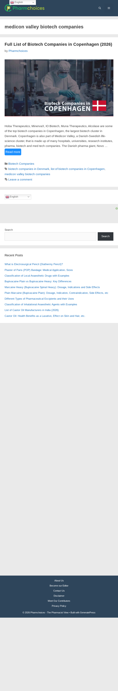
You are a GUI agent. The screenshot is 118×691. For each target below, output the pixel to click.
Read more (13, 151)
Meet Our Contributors (59, 601)
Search (9, 229)
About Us (59, 580)
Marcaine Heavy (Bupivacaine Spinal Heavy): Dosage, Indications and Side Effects (52, 287)
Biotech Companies (21, 163)
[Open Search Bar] (99, 8)
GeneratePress (87, 612)
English (13, 196)
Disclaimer (59, 595)
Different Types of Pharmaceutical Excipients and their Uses (39, 298)
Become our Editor (59, 585)
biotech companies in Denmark (28, 169)
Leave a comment (20, 179)
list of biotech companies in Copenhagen (78, 169)
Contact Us (59, 590)
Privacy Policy (59, 606)
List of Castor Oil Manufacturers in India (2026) (32, 310)
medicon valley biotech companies (27, 174)
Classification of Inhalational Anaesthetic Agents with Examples (41, 304)
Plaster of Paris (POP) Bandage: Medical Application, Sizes (39, 270)
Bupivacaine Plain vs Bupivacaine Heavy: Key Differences (38, 281)
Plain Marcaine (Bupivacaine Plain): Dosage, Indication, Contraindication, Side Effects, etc (56, 292)
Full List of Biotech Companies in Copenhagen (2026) (58, 44)
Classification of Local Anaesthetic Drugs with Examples (37, 275)
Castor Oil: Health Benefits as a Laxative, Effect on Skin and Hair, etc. (45, 315)
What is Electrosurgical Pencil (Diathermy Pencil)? (34, 264)
